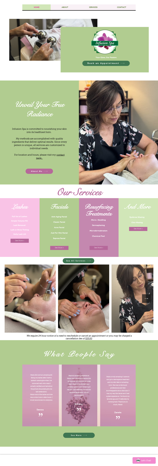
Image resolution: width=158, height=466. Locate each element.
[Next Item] (146, 298)
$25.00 (88, 339)
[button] (20, 241)
